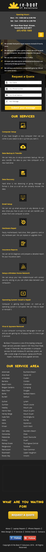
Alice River (6, 375)
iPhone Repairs (34, 528)
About (8, 528)
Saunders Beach (29, 431)
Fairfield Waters (29, 393)
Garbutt (26, 397)
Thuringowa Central (30, 443)
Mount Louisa (28, 404)
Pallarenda (6, 437)
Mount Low (27, 407)
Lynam (25, 401)
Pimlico (4, 440)
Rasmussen (6, 449)
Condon (26, 381)
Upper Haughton (29, 452)
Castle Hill (27, 375)
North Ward (27, 426)
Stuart (25, 440)
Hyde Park (6, 417)
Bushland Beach (29, 372)
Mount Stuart (28, 414)
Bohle (4, 393)
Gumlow (5, 404)
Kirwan (4, 426)
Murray (26, 420)
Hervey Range (7, 414)
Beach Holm (6, 384)
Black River (6, 390)
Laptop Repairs (19, 528)
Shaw (25, 434)
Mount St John (28, 411)
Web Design (6, 532)
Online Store (30, 532)
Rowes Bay (6, 456)
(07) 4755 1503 (24, 30)
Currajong (27, 387)
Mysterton (27, 423)
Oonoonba (6, 434)
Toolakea (26, 446)
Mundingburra (28, 417)
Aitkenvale (6, 372)
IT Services (18, 532)
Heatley (5, 407)
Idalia (4, 420)
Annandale (6, 378)
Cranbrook (27, 384)
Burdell (4, 397)
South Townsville (29, 437)
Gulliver (4, 401)
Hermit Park (6, 411)
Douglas (26, 390)
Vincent (26, 456)
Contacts (41, 532)
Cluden (26, 378)
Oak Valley (6, 431)
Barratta (5, 381)
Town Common (29, 449)
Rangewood (6, 446)
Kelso (4, 423)
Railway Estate (7, 443)
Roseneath (6, 452)
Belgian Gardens (8, 387)
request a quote (23, 515)
